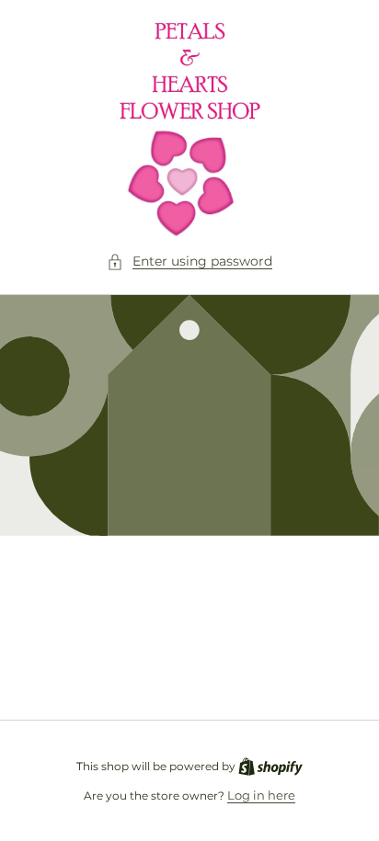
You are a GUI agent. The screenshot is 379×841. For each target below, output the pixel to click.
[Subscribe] (307, 657)
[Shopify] (270, 765)
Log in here (261, 795)
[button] (189, 261)
